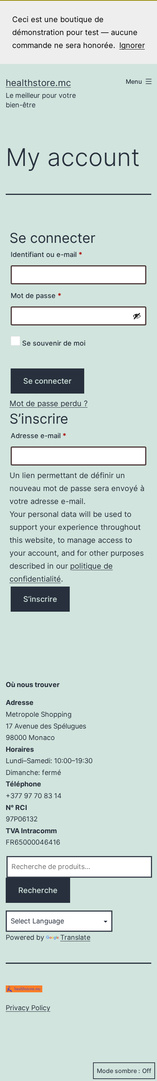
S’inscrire (40, 599)
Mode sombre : (118, 1071)
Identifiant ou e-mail (64, 254)
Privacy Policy (28, 1008)
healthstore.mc (38, 82)
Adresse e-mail (56, 435)
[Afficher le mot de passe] (137, 316)
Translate (75, 937)
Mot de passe (54, 295)
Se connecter (47, 381)
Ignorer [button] (132, 45)
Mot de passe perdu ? (49, 403)
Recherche (38, 890)
